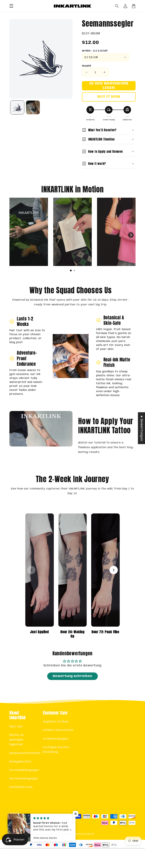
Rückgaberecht (20, 761)
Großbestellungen (55, 739)
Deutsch (18, 821)
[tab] (70, 270)
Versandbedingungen (24, 770)
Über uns (15, 726)
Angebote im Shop (55, 721)
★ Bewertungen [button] (141, 428)
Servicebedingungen (23, 778)
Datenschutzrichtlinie (24, 753)
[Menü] (11, 6)
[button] (117, 6)
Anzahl (86, 66)
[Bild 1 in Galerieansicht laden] (17, 107)
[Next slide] (131, 235)
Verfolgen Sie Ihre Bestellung (56, 749)
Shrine (90, 834)
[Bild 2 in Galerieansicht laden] (33, 107)
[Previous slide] (14, 235)
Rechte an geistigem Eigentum (16, 740)
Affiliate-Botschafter (58, 730)
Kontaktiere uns (21, 787)
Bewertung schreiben (72, 676)
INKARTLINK (65, 834)
